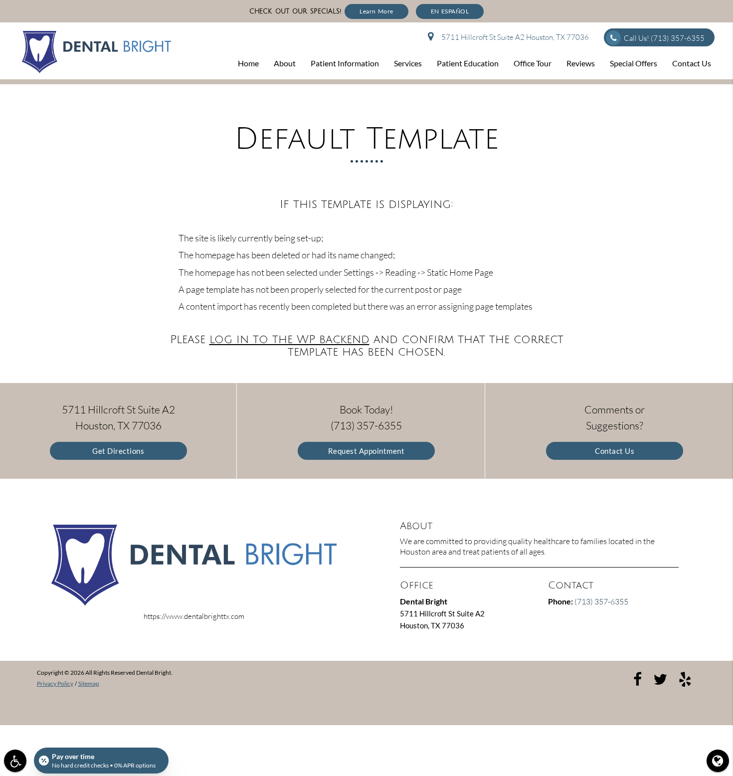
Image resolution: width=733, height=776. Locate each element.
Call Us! (664, 38)
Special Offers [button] (633, 63)
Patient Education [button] (468, 63)
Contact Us (614, 450)
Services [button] (408, 63)
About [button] (285, 63)
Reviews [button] (580, 63)
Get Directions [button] (118, 450)
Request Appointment (366, 450)
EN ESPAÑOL (450, 11)
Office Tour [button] (532, 63)
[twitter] (660, 678)
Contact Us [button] (691, 63)
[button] (15, 761)
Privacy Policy (55, 683)
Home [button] (248, 63)
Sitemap (88, 683)
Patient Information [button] (345, 63)
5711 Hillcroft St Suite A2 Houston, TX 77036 (513, 37)
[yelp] (685, 678)
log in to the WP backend (289, 340)
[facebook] (637, 678)
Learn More (376, 11)
